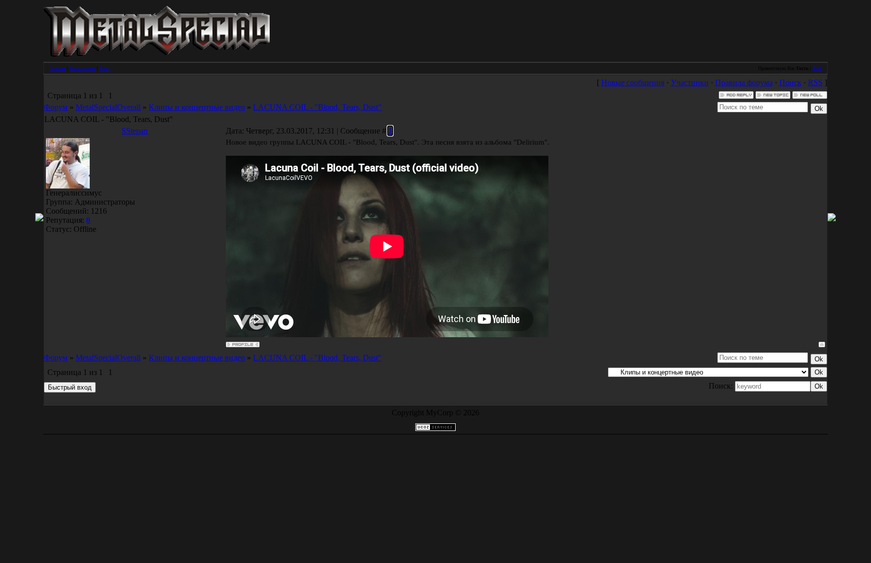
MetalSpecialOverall (108, 107)
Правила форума (744, 82)
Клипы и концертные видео (197, 107)
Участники (690, 82)
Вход (104, 68)
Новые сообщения (632, 82)
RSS (817, 68)
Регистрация (82, 68)
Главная (57, 68)
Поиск (790, 82)
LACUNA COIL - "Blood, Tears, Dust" (317, 107)
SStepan (134, 131)
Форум (56, 107)
